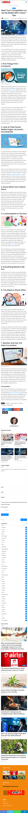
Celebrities (4, 613)
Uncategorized (5, 549)
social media (3, 405)
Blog (3, 533)
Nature (3, 609)
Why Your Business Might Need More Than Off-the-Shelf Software (13, 735)
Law (3, 564)
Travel (3, 570)
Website (3, 497)
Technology (4, 536)
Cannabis (4, 557)
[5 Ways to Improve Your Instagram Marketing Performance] (21, 437)
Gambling (4, 546)
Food (3, 572)
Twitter (13, 243)
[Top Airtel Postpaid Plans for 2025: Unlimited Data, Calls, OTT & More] (14, 773)
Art (2, 616)
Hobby (3, 618)
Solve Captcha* (4, 507)
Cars (3, 544)
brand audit (12, 90)
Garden (3, 596)
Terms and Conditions (7, 805)
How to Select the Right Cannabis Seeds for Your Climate (12, 691)
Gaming (3, 587)
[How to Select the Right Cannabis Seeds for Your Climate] (21, 773)
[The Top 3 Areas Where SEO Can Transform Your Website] (21, 451)
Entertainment (5, 574)
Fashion (3, 583)
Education (4, 555)
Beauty (3, 581)
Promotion (20, 403)
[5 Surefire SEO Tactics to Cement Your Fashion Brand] (7, 437)
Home (12, 5)
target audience (10, 405)
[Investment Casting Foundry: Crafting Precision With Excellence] (6, 777)
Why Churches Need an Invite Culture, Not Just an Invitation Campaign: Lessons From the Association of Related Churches (12, 646)
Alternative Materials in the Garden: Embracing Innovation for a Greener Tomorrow (13, 757)
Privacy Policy (5, 803)
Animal (3, 590)
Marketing (16, 5)
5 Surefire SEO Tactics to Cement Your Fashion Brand (7, 443)
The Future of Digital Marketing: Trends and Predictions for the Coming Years (6, 458)
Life (2, 542)
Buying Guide (5, 594)
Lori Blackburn (6, 18)
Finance (3, 562)
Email (2, 492)
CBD (3, 577)
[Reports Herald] (6, 2)
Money (3, 600)
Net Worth (4, 538)
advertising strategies (14, 392)
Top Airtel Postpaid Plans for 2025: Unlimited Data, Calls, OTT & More (13, 669)
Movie (3, 592)
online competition (14, 403)
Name (2, 487)
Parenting (4, 603)
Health (3, 531)
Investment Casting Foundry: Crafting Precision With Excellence (13, 713)
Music (3, 605)
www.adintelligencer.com (16, 174)
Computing (4, 568)
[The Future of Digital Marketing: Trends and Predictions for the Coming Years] (7, 451)
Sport (3, 559)
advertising (7, 403)
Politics (3, 607)
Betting (3, 585)
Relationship (4, 566)
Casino (3, 540)
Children (3, 553)
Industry (3, 598)
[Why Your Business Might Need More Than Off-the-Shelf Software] (14, 777)
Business (4, 527)
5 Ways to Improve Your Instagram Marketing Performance (20, 443)
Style (3, 579)
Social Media (4, 620)
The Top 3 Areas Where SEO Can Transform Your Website (21, 458)
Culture (3, 611)
